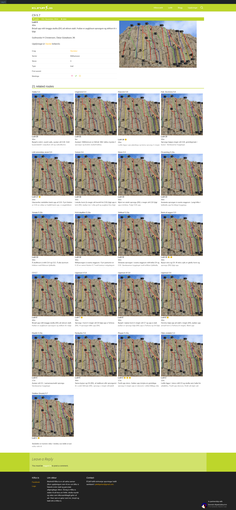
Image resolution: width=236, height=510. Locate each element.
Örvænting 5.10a (167, 152)
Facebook (36, 482)
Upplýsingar (192, 8)
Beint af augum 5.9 (168, 212)
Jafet (64, 19)
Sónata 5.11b (37, 212)
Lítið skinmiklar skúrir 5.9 (42, 152)
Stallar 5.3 (36, 92)
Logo (34, 486)
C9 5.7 (36, 15)
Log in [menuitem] (3, 2)
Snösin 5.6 (79, 152)
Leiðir (170, 8)
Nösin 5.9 (122, 152)
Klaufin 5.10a (37, 333)
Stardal (48, 44)
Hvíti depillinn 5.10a (82, 212)
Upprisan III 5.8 (124, 273)
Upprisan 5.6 (166, 273)
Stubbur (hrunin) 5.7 (40, 393)
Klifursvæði (158, 8)
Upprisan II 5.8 (81, 273)
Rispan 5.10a (123, 333)
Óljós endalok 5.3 (168, 333)
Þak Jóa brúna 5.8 (168, 92)
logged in (47, 466)
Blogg (180, 8)
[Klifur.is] (44, 7)
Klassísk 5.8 (123, 92)
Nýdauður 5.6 (80, 333)
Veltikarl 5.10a (123, 212)
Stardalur (73, 51)
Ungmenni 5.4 (80, 92)
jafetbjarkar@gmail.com (104, 484)
